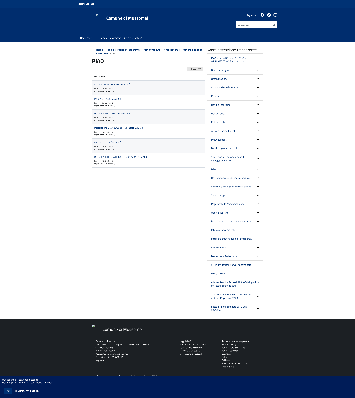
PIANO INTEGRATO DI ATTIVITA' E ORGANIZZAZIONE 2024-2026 (228, 59)
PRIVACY (48, 382)
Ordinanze (226, 353)
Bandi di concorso (230, 350)
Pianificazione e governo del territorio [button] (231, 221)
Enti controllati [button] (219, 122)
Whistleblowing (229, 344)
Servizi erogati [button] (218, 195)
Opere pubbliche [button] (219, 213)
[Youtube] (275, 15)
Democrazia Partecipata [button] (224, 256)
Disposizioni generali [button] (222, 70)
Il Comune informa (108, 38)
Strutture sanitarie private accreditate (231, 265)
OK (8, 391)
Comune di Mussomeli (127, 18)
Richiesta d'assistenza (190, 350)
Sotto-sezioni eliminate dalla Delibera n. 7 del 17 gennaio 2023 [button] (231, 296)
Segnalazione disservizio (191, 347)
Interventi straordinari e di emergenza (231, 239)
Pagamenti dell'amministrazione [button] (228, 204)
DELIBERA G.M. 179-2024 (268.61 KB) (112, 113)
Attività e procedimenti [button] (223, 131)
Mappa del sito (102, 360)
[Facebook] (262, 15)
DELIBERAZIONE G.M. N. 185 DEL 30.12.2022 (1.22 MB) (120, 157)
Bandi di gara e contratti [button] (224, 148)
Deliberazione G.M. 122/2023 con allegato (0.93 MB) (118, 127)
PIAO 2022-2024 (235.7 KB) (107, 142)
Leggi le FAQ (185, 341)
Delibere (226, 360)
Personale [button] (216, 96)
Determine (227, 357)
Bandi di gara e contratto (233, 347)
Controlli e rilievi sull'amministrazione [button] (231, 186)
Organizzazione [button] (219, 79)
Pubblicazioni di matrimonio (235, 363)
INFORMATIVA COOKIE (26, 391)
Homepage (86, 38)
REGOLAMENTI (219, 273)
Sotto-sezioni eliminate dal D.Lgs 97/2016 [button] (229, 308)
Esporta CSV (196, 68)
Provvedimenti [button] (219, 139)
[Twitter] (269, 15)
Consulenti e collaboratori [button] (225, 87)
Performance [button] (218, 113)
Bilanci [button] (214, 169)
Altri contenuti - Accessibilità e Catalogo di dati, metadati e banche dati (236, 284)
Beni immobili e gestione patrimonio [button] (230, 178)
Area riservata (132, 38)
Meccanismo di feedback (191, 353)
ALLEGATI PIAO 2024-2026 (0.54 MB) (112, 84)
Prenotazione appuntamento (193, 344)
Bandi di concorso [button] (220, 105)
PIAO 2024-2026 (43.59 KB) (107, 98)
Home (99, 50)
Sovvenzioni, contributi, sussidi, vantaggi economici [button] (228, 158)
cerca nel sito (243, 24)
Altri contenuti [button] (219, 247)
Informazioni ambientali (224, 230)
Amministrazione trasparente (123, 50)
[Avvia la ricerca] (274, 25)
